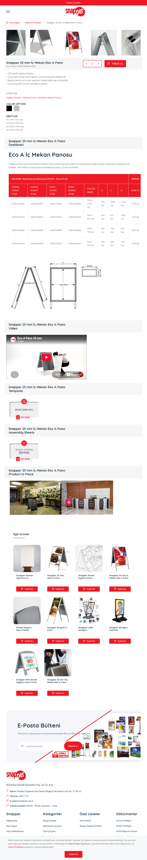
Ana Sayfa (14, 22)
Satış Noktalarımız (15, 831)
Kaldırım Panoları (33, 22)
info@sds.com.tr (26, 801)
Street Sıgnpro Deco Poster (24, 628)
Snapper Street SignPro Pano (86, 576)
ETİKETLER (11, 93)
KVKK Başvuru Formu (126, 831)
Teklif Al (28, 589)
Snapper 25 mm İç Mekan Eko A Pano (118, 576)
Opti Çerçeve (49, 831)
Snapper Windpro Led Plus (118, 628)
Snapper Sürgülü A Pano (57, 628)
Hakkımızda (11, 820)
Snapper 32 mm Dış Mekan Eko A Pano (57, 681)
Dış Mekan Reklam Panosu (49, 97)
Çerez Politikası (16, 847)
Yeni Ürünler (85, 820)
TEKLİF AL (117, 63)
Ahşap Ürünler (50, 820)
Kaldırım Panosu (29, 97)
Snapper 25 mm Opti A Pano (55, 576)
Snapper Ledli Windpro (85, 628)
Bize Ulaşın (11, 826)
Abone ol (73, 746)
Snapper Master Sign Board (24, 576)
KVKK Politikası (123, 826)
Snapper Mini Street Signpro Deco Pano (26, 681)
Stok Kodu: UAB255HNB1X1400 (21, 66)
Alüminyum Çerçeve (52, 826)
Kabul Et (73, 854)
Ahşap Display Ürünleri (91, 826)
